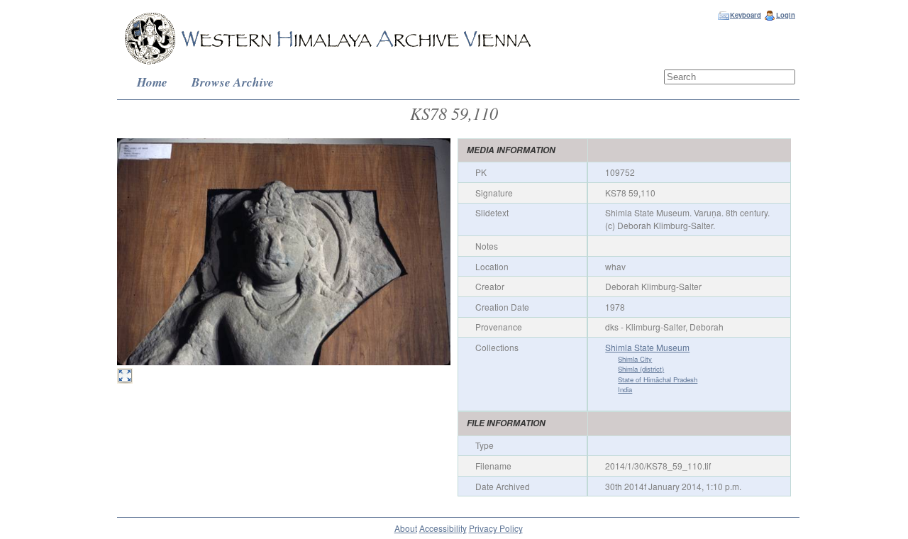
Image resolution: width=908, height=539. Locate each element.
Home (152, 82)
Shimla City (635, 359)
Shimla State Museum (647, 347)
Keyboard (745, 15)
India (625, 389)
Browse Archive (233, 82)
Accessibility (443, 528)
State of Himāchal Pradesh (657, 379)
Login (785, 15)
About (405, 528)
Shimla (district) (641, 369)
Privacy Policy (496, 528)
